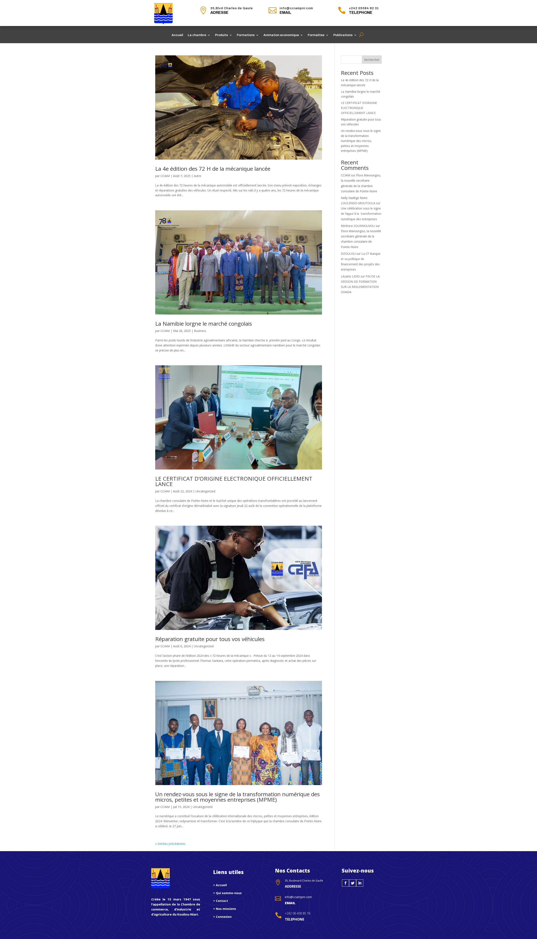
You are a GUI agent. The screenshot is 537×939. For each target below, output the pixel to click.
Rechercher (371, 60)
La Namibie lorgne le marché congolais (203, 323)
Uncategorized (205, 491)
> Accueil (220, 885)
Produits (221, 35)
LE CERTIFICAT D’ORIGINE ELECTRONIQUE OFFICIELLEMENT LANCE (233, 481)
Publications (343, 35)
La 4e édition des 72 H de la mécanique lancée (212, 168)
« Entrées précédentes (170, 844)
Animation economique (281, 35)
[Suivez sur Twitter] (352, 883)
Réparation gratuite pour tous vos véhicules (210, 639)
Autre (197, 176)
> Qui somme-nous (227, 893)
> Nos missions (224, 909)
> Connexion (222, 917)
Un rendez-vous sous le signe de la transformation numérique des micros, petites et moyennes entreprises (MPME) (237, 796)
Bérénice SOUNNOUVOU (358, 226)
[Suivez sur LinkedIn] (359, 883)
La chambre (197, 35)
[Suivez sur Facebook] (345, 883)
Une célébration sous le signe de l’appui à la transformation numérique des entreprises (361, 213)
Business (200, 331)
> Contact (220, 901)
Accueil (177, 35)
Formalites (316, 35)
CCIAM (165, 176)
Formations (246, 35)
